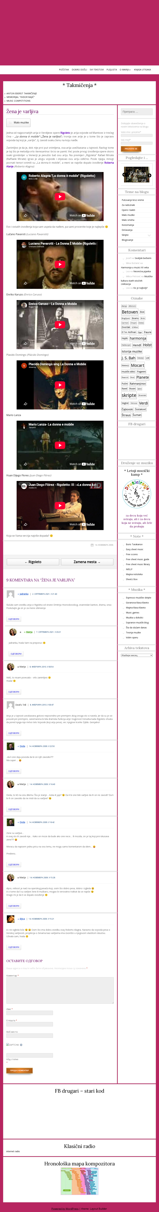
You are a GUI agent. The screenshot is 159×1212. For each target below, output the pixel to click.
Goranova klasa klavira (137, 602)
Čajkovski (127, 409)
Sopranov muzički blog (137, 622)
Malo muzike (21, 122)
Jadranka (24, 593)
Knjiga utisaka (142, 69)
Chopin (133, 323)
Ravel (124, 388)
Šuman (137, 415)
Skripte (125, 234)
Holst (147, 344)
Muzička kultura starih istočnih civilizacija (136, 280)
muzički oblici (128, 371)
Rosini (132, 388)
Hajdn (125, 338)
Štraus (126, 415)
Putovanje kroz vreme (133, 199)
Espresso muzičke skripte (138, 597)
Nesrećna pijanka (142, 271)
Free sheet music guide (137, 559)
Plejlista (112, 69)
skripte (129, 395)
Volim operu (132, 637)
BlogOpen (126, 318)
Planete (142, 377)
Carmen (125, 323)
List (147, 357)
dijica (22, 918)
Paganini (141, 371)
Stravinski (142, 395)
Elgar (140, 332)
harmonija (138, 338)
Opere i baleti (128, 209)
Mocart (137, 365)
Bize (142, 311)
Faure (147, 332)
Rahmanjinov (138, 383)
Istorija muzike (132, 351)
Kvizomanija (128, 224)
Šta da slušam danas (136, 627)
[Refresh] (21, 1044)
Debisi (141, 323)
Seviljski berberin (143, 258)
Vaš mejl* (126, 139)
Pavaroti (125, 377)
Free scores (132, 554)
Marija (29, 631)
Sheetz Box (131, 579)
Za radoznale (128, 204)
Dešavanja (127, 229)
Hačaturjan (126, 345)
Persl (132, 377)
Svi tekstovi (97, 69)
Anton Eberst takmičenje (22, 93)
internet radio (13, 1151)
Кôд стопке (12, 1059)
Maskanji (125, 365)
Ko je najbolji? (140, 287)
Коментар (12, 975)
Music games (132, 612)
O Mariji (124, 69)
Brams (135, 318)
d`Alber (135, 327)
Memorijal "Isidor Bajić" (21, 97)
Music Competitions (18, 100)
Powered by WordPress (65, 1208)
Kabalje (141, 358)
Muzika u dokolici (134, 617)
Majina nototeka (134, 574)
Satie (140, 389)
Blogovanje (127, 239)
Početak (64, 69)
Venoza (134, 403)
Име (9, 1009)
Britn (143, 318)
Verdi (143, 403)
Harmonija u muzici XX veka (135, 267)
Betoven (130, 312)
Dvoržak (126, 327)
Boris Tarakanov (134, 544)
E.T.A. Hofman (129, 332)
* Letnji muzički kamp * (137, 473)
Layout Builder (98, 1208)
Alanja (124, 306)
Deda (22, 746)
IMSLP (129, 569)
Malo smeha (128, 219)
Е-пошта (11, 1020)
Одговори (13, 619)
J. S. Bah (128, 357)
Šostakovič (140, 409)
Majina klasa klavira (135, 607)
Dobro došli (79, 69)
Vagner (125, 403)
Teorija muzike (133, 632)
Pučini (125, 383)
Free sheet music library (138, 564)
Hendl (137, 345)
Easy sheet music (134, 549)
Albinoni (132, 306)
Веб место (12, 1031)
